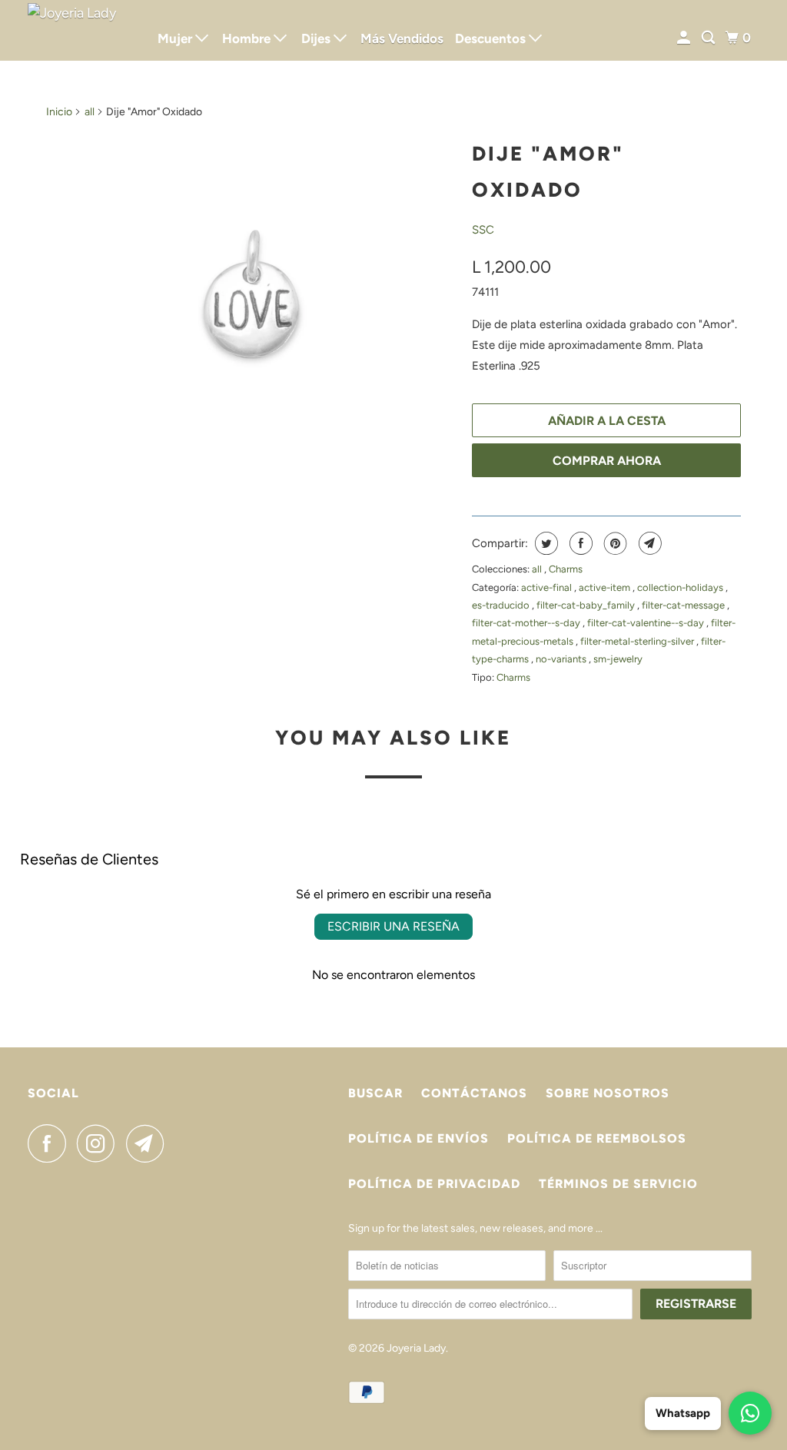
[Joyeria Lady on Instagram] (100, 1143)
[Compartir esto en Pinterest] (613, 543)
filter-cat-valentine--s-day (646, 623)
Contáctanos (474, 1093)
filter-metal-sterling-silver (638, 641)
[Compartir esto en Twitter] (544, 543)
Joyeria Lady (416, 1348)
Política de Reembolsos (596, 1138)
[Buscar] (709, 38)
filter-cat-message (684, 605)
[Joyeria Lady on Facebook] (51, 1143)
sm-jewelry (618, 659)
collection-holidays (681, 587)
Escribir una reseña (393, 926)
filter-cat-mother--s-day (527, 623)
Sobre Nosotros (607, 1093)
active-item (606, 587)
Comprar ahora (607, 460)
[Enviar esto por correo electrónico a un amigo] (648, 543)
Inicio (59, 111)
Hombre (248, 38)
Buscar (375, 1093)
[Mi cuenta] (685, 38)
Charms (566, 569)
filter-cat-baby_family (586, 605)
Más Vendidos (401, 38)
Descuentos (492, 38)
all (90, 111)
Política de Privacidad (434, 1183)
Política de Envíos (418, 1138)
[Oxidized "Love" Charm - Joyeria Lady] (251, 294)
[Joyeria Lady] (82, 30)
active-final (547, 587)
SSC (483, 230)
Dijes (317, 38)
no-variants (562, 659)
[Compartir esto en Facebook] (579, 543)
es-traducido (502, 605)
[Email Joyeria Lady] (149, 1143)
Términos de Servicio (618, 1183)
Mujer (176, 38)
